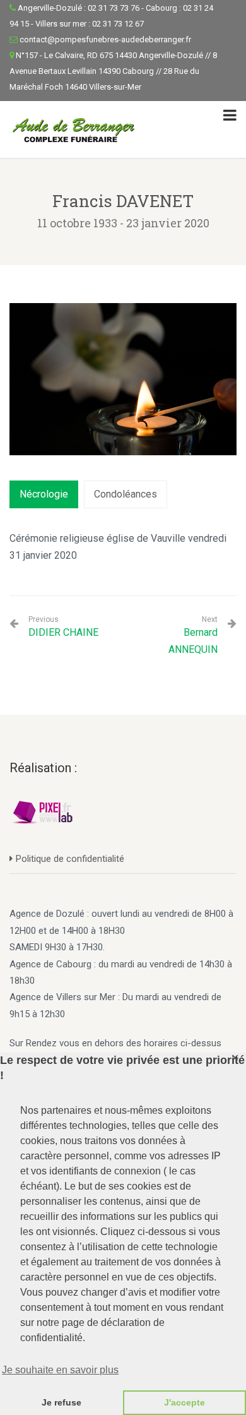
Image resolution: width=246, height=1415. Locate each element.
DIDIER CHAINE (63, 626)
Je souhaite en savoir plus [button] (60, 1369)
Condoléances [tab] (125, 494)
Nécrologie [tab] (44, 494)
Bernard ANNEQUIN (193, 640)
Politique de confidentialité (70, 858)
